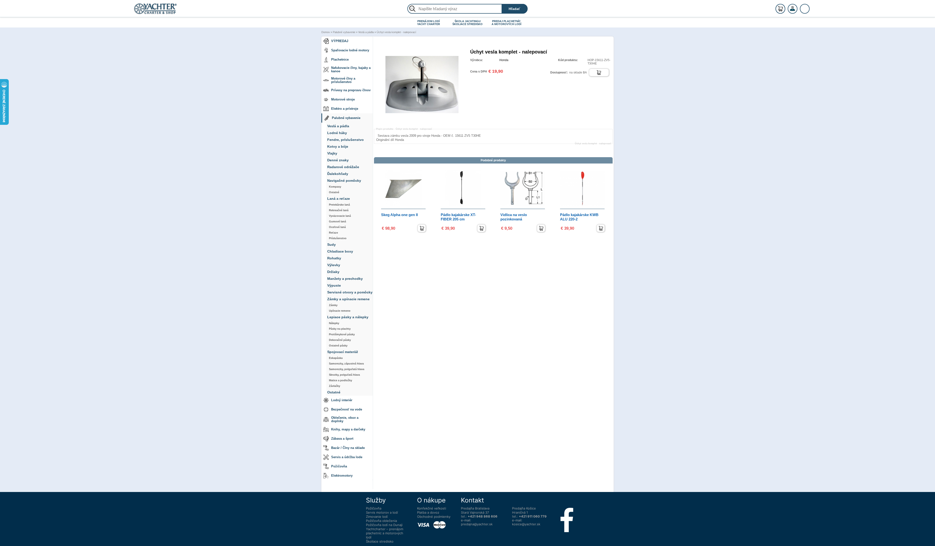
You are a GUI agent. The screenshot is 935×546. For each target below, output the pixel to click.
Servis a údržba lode (346, 457)
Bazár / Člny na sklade (348, 448)
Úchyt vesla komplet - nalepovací (396, 32)
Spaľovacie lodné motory (350, 50)
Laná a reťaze (338, 198)
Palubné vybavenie (344, 32)
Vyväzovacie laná (340, 215)
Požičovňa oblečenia (381, 521)
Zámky (333, 305)
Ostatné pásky (338, 345)
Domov (325, 32)
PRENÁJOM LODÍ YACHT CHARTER (428, 23)
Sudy (331, 244)
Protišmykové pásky (342, 334)
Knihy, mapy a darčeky (348, 429)
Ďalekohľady (337, 174)
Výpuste (334, 285)
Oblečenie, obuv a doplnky (344, 419)
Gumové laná (337, 221)
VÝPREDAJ (339, 41)
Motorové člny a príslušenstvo (343, 80)
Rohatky (334, 258)
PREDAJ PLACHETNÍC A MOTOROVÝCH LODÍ (506, 23)
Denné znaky (338, 160)
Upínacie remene (339, 310)
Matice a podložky (340, 380)
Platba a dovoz (428, 512)
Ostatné (334, 192)
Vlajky (332, 153)
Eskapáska (336, 357)
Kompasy (335, 186)
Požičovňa (339, 466)
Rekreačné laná (338, 210)
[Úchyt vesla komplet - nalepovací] (421, 120)
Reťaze (333, 232)
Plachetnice (340, 59)
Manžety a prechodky (345, 279)
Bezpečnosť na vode (346, 409)
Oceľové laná (337, 227)
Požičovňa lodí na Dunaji (384, 525)
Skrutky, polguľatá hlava (344, 374)
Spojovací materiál (342, 352)
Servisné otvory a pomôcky (350, 292)
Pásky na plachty (340, 328)
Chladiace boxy (340, 251)
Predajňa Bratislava (475, 508)
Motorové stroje (343, 99)
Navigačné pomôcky (344, 180)
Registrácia (797, 7)
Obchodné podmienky (433, 517)
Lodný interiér (341, 400)
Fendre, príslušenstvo (345, 140)
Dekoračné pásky (340, 339)
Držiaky (333, 272)
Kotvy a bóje (337, 146)
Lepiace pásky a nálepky (347, 317)
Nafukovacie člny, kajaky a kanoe (351, 69)
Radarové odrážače (343, 167)
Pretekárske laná (339, 204)
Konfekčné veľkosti (431, 508)
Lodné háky (337, 133)
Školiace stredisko (379, 541)
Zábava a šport (342, 438)
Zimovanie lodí (377, 517)
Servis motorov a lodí (382, 512)
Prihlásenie (797, 11)
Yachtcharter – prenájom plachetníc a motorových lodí (384, 533)
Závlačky (334, 385)
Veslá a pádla (366, 32)
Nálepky (334, 323)
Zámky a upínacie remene (348, 299)
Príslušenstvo (337, 238)
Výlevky (333, 265)
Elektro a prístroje (344, 108)
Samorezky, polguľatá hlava (346, 369)
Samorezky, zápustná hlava (346, 363)
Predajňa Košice (524, 508)
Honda (503, 60)
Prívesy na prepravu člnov (351, 90)
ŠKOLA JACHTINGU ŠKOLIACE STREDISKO (467, 23)
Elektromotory (342, 475)
